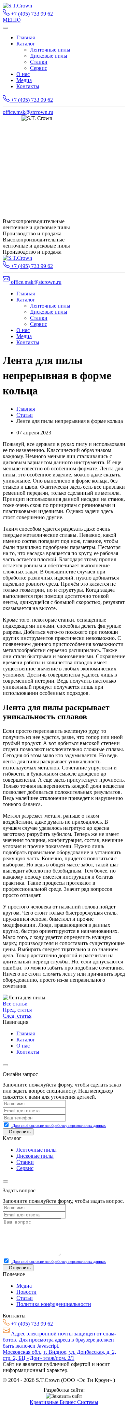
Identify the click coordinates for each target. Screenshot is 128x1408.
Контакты (27, 86)
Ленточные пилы (50, 50)
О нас (23, 74)
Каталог (25, 43)
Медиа (24, 80)
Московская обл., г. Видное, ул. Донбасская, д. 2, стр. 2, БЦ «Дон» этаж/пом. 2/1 (59, 1355)
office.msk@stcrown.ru (28, 112)
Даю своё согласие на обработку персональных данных (58, 1125)
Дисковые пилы (48, 56)
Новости (26, 1292)
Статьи (24, 415)
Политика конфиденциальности (53, 1304)
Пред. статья (17, 1010)
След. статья (17, 1016)
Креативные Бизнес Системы (64, 1402)
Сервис (38, 68)
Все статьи (15, 1003)
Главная (25, 37)
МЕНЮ (11, 20)
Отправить (20, 1131)
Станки (38, 62)
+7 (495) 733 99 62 (31, 14)
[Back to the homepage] (17, 5)
